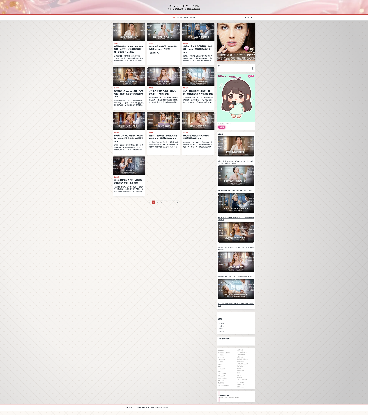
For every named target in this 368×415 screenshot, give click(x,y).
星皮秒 (238, 373)
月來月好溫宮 (221, 376)
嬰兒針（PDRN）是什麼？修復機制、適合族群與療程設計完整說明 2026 (128, 138)
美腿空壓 (220, 366)
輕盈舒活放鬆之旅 (222, 378)
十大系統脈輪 (221, 369)
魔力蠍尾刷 (221, 357)
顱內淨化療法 (221, 380)
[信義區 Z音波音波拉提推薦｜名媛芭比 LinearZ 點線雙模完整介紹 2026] (236, 204)
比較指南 (186, 17)
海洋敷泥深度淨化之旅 (242, 361)
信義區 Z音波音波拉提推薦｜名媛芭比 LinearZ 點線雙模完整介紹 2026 (197, 49)
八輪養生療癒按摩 (241, 354)
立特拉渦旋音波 (240, 382)
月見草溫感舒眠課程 (241, 352)
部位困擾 (151, 132)
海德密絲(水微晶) (241, 384)
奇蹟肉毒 (239, 368)
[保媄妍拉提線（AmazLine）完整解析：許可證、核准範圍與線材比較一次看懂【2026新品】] (236, 147)
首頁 (174, 17)
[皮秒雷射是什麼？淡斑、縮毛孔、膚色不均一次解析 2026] (236, 263)
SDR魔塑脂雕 (221, 355)
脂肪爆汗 (220, 364)
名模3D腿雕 (240, 349)
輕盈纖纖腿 (221, 382)
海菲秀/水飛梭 (240, 370)
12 (173, 202)
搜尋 (219, 66)
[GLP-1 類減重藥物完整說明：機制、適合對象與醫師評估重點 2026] (236, 290)
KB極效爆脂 (221, 350)
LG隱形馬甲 (240, 356)
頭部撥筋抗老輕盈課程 (242, 359)
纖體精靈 (220, 371)
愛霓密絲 (239, 375)
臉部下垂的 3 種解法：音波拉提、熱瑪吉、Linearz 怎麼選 (235, 190)
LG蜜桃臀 (220, 362)
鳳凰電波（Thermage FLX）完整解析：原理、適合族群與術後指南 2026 (128, 94)
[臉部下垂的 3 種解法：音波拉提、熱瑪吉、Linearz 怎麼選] (236, 176)
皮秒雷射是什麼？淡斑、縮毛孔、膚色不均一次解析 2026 (235, 276)
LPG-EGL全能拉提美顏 (242, 363)
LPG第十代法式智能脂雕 (224, 352)
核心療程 (179, 17)
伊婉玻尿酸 (239, 377)
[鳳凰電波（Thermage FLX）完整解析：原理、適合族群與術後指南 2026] (236, 233)
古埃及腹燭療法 (222, 373)
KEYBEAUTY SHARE (184, 6)
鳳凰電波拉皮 (240, 366)
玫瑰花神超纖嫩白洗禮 (223, 385)
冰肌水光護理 (221, 359)
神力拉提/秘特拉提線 (242, 380)
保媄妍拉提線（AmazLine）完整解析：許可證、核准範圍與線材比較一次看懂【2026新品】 (128, 49)
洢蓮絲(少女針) (240, 387)
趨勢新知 (192, 17)
